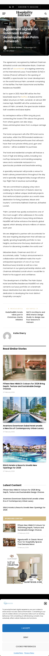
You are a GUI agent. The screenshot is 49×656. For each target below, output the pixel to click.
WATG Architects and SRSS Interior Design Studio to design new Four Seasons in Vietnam (35, 317)
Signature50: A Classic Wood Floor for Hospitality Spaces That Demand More (30, 541)
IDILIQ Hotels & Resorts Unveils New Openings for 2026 (20, 466)
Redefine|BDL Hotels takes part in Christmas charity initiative (14, 316)
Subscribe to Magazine (28, 7)
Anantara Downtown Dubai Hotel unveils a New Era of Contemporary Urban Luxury (23, 427)
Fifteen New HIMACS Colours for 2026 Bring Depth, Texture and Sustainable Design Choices (24, 386)
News (6, 23)
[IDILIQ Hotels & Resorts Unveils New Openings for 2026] (24, 449)
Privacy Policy (29, 653)
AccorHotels (19, 68)
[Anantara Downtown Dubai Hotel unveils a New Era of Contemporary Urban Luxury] (24, 410)
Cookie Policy (18, 653)
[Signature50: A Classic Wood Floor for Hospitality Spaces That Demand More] (9, 542)
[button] (45, 603)
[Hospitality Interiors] (24, 13)
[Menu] (3, 13)
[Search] (45, 13)
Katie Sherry (16, 47)
